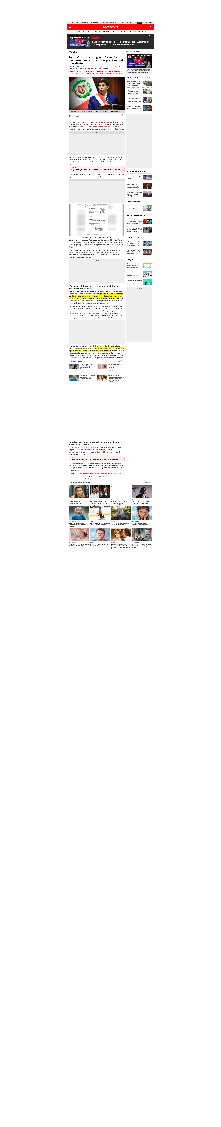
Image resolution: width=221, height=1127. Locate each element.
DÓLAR (134, 31)
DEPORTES (119, 31)
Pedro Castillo (81, 473)
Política (73, 52)
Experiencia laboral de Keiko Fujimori (134, 177)
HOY (69, 22)
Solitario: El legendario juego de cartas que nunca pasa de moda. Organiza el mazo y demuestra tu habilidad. (134, 274)
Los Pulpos (129, 22)
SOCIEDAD (102, 31)
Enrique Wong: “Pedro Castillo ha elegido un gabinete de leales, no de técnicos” (95, 459)
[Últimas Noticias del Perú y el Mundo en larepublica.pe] (110, 27)
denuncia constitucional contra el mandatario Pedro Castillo (101, 127)
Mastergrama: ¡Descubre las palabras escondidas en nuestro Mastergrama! (134, 265)
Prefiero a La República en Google (96, 478)
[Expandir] (149, 36)
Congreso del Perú (116, 473)
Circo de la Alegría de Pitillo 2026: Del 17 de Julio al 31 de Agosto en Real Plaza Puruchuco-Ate (134, 252)
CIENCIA (113, 31)
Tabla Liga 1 (121, 22)
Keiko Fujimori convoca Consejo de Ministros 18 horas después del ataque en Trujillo (96, 71)
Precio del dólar (95, 22)
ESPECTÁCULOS (127, 31)
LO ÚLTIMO (77, 31)
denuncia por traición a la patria (102, 452)
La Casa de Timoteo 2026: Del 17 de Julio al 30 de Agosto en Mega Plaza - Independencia (134, 244)
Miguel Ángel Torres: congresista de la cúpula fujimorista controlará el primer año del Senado (133, 186)
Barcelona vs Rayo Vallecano (108, 22)
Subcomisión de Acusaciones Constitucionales (98, 473)
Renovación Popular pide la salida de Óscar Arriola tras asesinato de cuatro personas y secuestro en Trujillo (134, 110)
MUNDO (108, 31)
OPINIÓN (89, 31)
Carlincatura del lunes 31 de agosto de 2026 (134, 207)
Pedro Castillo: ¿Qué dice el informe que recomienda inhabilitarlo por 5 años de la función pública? (95, 170)
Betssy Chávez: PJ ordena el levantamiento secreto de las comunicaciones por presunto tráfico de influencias (97, 74)
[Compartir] (122, 115)
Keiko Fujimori (75, 22)
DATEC (139, 31)
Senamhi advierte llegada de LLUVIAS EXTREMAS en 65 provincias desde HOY (134, 229)
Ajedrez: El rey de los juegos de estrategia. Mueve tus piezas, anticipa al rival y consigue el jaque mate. (134, 283)
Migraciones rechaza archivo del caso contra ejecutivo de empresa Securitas (133, 92)
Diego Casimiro (76, 116)
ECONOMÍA (95, 31)
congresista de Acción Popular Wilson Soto (94, 122)
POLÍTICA (83, 31)
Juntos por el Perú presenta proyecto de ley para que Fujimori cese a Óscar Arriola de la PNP (134, 84)
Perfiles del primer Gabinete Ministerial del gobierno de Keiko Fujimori (134, 194)
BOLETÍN (144, 31)
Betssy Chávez (84, 22)
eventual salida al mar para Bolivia (93, 177)
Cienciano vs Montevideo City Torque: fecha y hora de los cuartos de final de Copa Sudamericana (134, 222)
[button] (70, 27)
